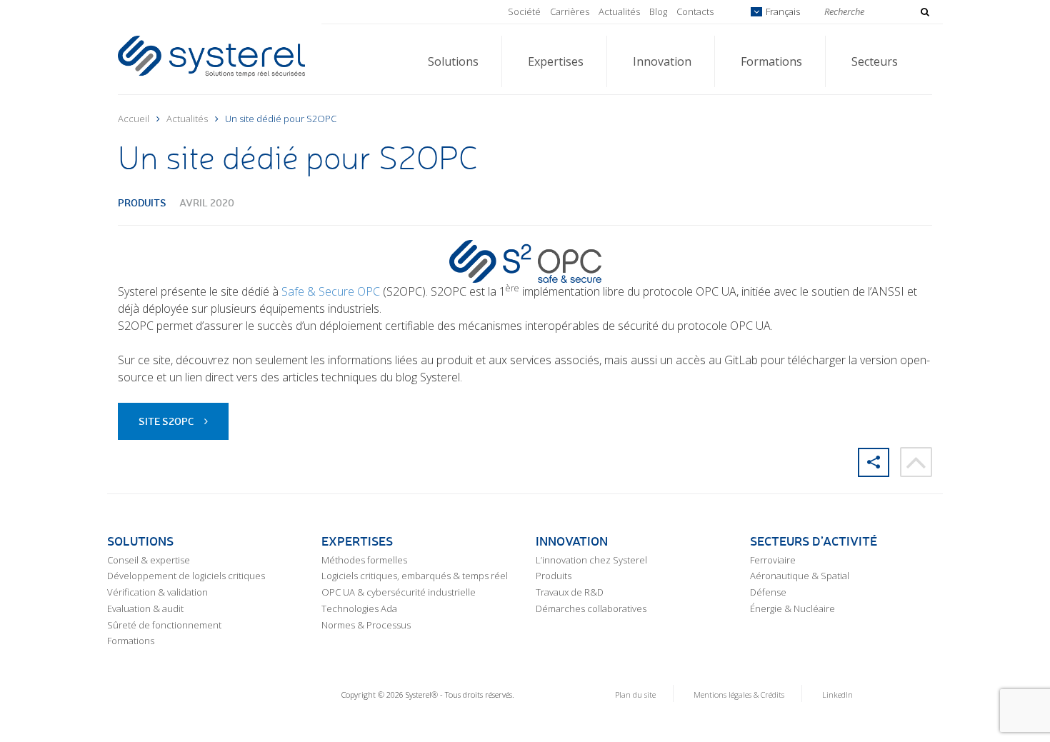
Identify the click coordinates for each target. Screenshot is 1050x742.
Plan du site (635, 694)
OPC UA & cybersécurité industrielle (398, 592)
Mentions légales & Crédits (739, 694)
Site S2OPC (166, 421)
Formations (771, 61)
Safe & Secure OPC (332, 291)
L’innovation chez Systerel (591, 559)
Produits (142, 202)
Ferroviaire (773, 559)
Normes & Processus (366, 624)
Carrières (569, 11)
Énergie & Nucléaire (792, 608)
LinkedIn (837, 694)
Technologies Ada (359, 608)
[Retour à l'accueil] (211, 55)
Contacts (695, 11)
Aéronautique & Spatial (799, 575)
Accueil (133, 118)
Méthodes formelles (364, 559)
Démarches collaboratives (591, 608)
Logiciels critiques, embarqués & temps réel (414, 575)
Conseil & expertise (148, 559)
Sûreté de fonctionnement (164, 624)
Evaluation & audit (145, 608)
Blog (658, 11)
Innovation (662, 61)
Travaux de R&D (570, 592)
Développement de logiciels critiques (186, 575)
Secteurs (874, 61)
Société (524, 11)
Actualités (619, 11)
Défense (768, 592)
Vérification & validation (157, 592)
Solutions (453, 61)
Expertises (556, 61)
